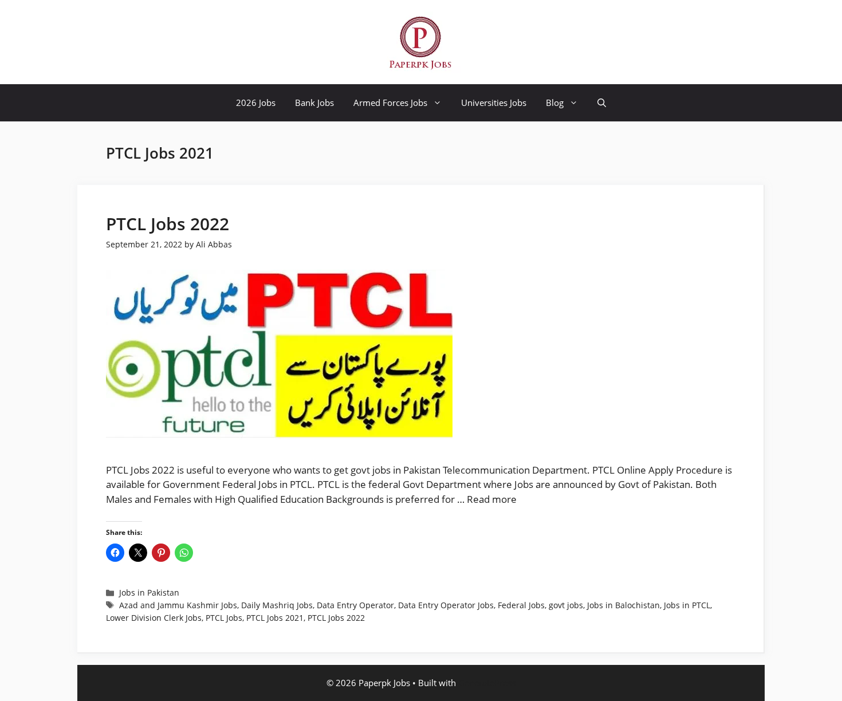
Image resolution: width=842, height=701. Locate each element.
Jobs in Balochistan (623, 605)
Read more (492, 499)
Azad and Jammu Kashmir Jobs (178, 605)
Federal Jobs (521, 605)
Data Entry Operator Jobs (446, 605)
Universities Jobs (493, 102)
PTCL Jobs (224, 617)
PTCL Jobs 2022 (167, 223)
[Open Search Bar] (602, 102)
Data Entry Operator (355, 605)
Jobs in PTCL (687, 605)
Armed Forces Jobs (390, 102)
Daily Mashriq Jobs (277, 605)
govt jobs (566, 605)
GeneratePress (487, 682)
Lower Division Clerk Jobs (154, 617)
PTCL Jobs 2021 (275, 617)
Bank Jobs (314, 102)
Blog (555, 102)
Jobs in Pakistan (149, 592)
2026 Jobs (256, 102)
